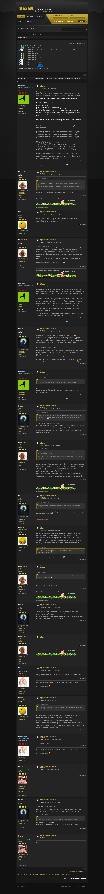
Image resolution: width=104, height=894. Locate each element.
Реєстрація (28, 21)
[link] (38, 45)
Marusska (25, 68)
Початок (21, 16)
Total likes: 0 (21, 192)
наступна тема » (82, 72)
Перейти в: (66, 878)
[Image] (39, 62)
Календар (39, 16)
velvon (26, 45)
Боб (21, 329)
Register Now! (69, 21)
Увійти (20, 21)
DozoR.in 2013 (22, 886)
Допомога (30, 16)
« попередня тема (73, 72)
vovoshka (25, 49)
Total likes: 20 (21, 106)
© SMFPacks (82, 43)
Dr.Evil (22, 766)
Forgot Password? (58, 21)
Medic (22, 212)
